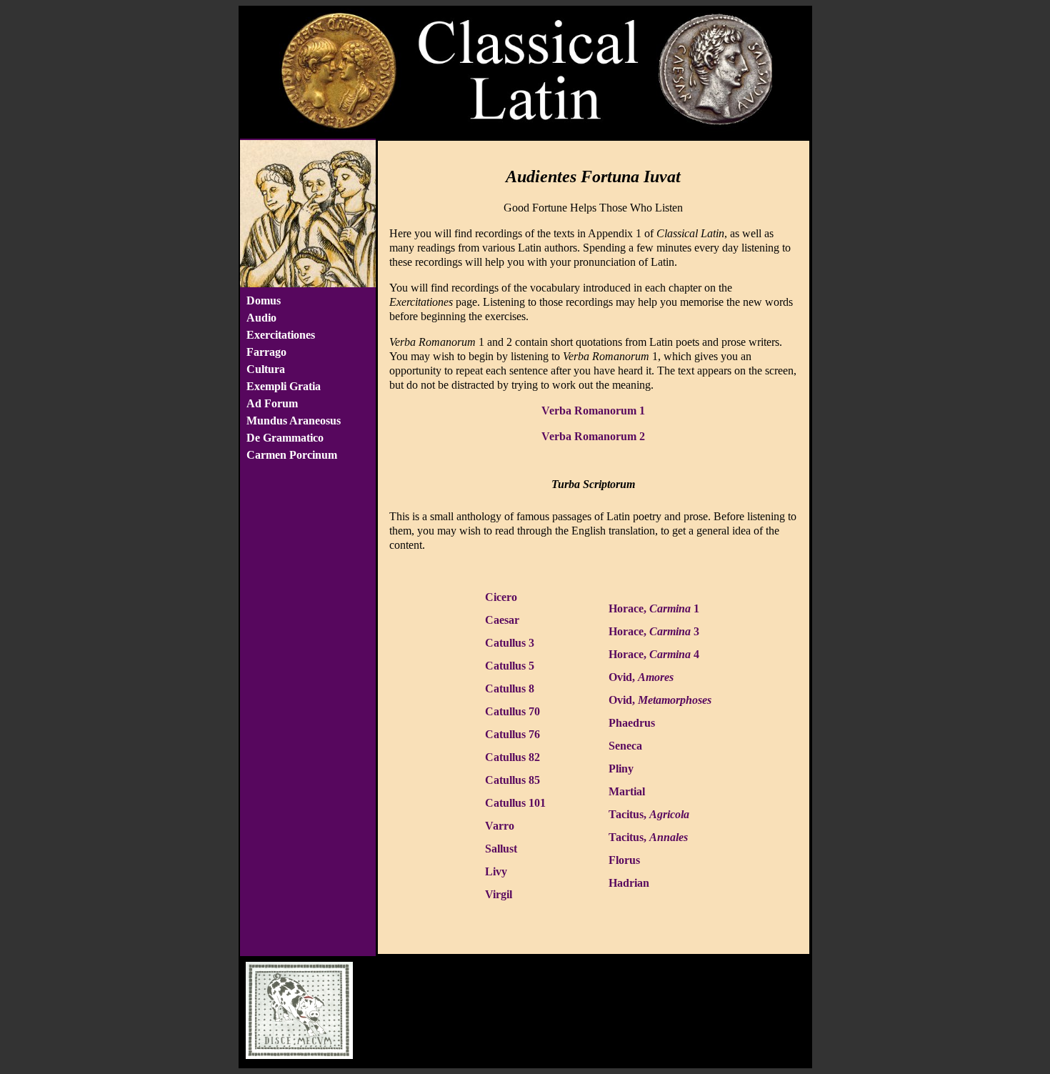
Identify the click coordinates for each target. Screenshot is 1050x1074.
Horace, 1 (654, 608)
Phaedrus (632, 723)
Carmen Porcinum (291, 455)
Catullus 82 (512, 757)
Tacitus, (649, 814)
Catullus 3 (509, 643)
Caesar (502, 620)
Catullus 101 (515, 803)
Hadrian (629, 883)
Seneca (625, 746)
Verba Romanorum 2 (593, 436)
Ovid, (641, 677)
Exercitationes (280, 335)
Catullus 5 (509, 666)
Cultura (265, 369)
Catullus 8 (509, 688)
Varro (499, 826)
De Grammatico (285, 438)
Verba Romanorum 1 (593, 410)
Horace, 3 (654, 631)
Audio (261, 318)
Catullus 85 (512, 780)
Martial (627, 791)
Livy (496, 871)
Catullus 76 (512, 734)
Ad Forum (272, 403)
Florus (624, 860)
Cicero (501, 597)
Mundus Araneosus (293, 420)
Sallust (501, 848)
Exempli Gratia (283, 386)
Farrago (266, 352)
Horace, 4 (654, 654)
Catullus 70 (512, 711)
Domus (263, 300)
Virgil (498, 894)
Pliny (621, 768)
